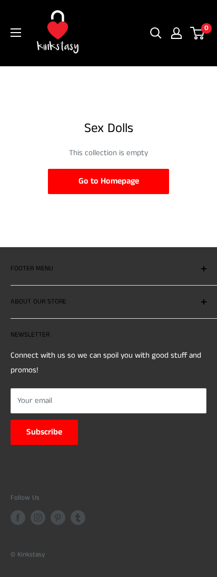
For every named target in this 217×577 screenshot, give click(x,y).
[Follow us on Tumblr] (78, 517)
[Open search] (156, 33)
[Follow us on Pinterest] (58, 517)
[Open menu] (16, 32)
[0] (197, 33)
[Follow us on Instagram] (38, 517)
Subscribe (44, 432)
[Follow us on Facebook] (18, 517)
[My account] (176, 33)
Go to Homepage (108, 181)
